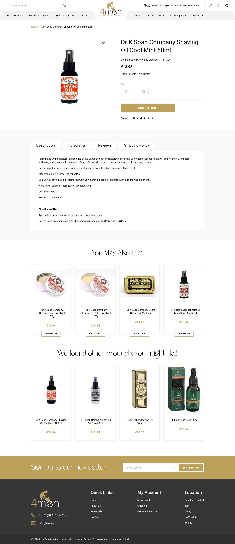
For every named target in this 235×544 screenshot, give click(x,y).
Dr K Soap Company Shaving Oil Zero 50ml (95, 421)
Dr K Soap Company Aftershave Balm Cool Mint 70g (96, 313)
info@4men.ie (47, 523)
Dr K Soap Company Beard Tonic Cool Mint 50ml (185, 311)
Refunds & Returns (147, 511)
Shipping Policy (136, 145)
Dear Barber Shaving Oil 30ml (140, 421)
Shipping (142, 505)
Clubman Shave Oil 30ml (184, 419)
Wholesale (96, 511)
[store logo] (111, 11)
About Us (96, 505)
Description (45, 145)
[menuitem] (19, 15)
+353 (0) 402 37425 (53, 515)
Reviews (105, 145)
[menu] (117, 15)
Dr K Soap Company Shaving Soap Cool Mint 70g (52, 313)
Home (34, 26)
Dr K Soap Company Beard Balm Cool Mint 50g (141, 311)
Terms (96, 539)
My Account (143, 500)
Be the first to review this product (139, 59)
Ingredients (76, 145)
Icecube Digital (121, 539)
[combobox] (37, 5)
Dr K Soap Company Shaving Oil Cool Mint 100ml (50, 421)
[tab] (45, 145)
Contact (95, 517)
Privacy (87, 539)
